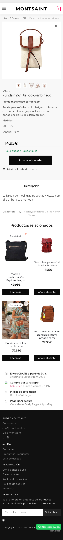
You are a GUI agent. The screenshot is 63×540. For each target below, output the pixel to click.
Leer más (15, 292)
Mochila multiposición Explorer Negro (15, 277)
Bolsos (48, 211)
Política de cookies (13, 483)
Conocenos (9, 423)
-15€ (24, 18)
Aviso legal (8, 488)
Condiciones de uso (14, 469)
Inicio (4, 18)
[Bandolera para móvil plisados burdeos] (47, 245)
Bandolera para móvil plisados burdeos (47, 264)
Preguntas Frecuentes (15, 453)
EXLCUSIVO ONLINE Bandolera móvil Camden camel (47, 334)
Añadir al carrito (30, 160)
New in (56, 211)
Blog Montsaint (11, 432)
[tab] (31, 186)
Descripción (31, 186)
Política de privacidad (15, 479)
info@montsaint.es (13, 428)
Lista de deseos (11, 458)
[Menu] (4, 9)
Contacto (8, 449)
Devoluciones (10, 474)
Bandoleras (38, 211)
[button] (19, 169)
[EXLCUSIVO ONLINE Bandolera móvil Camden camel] (47, 314)
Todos (31, 215)
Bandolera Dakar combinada (15, 345)
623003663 (16, 386)
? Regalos (14, 18)
